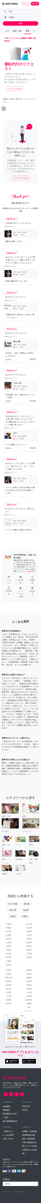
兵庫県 (8, 970)
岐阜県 (29, 943)
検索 (20, 23)
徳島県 (8, 1000)
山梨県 (29, 935)
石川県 (29, 928)
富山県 (29, 924)
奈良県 (8, 974)
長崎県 (29, 985)
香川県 (8, 1004)
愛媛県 (29, 970)
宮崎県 (29, 996)
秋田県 (8, 939)
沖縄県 (29, 1004)
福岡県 (29, 978)
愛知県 (29, 950)
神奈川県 (12, 910)
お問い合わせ (8, 1139)
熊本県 (29, 989)
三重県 (29, 954)
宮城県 (8, 935)
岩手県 (8, 931)
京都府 (25, 916)
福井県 (29, 931)
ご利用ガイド (8, 1131)
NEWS (25, 1110)
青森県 (8, 928)
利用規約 (6, 1110)
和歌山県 (8, 978)
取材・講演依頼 (28, 1139)
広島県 (8, 992)
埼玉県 (25, 910)
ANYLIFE (26, 1106)
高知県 (29, 974)
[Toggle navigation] (3, 7)
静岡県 (29, 946)
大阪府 (12, 916)
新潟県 (8, 965)
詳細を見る (31, 571)
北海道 (8, 924)
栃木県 (8, 954)
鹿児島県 (29, 1000)
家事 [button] (27, 31)
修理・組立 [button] (17, 31)
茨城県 (8, 950)
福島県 (8, 946)
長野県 (29, 939)
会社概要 (6, 1106)
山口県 (8, 996)
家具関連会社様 (28, 1135)
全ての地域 (12, 904)
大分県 (29, 992)
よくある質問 (8, 1135)
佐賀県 (29, 981)
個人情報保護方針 (10, 1121)
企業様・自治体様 (29, 1131)
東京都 (26, 904)
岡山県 (8, 989)
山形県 (8, 943)
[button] (8, 580)
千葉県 (8, 961)
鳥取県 (8, 981)
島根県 (8, 985)
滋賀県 (29, 957)
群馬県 (8, 957)
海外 (29, 1007)
